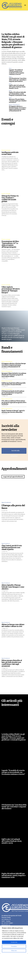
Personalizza (14, 946)
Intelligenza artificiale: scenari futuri (10, 153)
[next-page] (5, 881)
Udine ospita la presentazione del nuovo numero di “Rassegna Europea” (11, 290)
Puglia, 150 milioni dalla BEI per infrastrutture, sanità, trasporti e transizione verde (17, 93)
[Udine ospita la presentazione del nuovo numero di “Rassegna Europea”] (11, 273)
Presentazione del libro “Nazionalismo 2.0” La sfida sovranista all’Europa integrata (10, 244)
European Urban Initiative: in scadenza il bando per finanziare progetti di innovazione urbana (14, 374)
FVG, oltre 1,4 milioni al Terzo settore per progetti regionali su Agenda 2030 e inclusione (14, 402)
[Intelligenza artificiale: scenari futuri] (11, 139)
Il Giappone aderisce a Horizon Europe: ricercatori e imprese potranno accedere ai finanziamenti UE (17, 108)
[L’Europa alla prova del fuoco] (14, 491)
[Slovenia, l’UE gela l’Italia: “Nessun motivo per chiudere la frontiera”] (5, 99)
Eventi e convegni (6, 150)
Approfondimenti (6, 502)
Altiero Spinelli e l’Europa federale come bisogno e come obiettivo (13, 587)
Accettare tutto (14, 942)
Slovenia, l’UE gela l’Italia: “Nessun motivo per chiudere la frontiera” (17, 100)
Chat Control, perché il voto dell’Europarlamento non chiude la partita (12, 547)
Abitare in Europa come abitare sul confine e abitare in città (13, 625)
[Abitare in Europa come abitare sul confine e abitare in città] (13, 612)
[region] (14, 939)
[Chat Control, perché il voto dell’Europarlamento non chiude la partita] (13, 533)
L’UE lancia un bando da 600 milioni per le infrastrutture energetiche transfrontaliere (13, 392)
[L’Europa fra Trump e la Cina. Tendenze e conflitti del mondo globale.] (11, 182)
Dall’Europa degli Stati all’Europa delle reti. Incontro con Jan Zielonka (14, 383)
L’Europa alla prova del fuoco (13, 506)
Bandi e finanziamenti (14, 104)
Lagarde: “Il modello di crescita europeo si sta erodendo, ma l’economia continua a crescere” (16, 72)
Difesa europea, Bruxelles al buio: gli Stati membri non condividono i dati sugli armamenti (12, 663)
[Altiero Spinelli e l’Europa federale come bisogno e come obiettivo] (13, 573)
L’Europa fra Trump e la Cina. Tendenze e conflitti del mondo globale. (10, 198)
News (10, 68)
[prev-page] (3, 881)
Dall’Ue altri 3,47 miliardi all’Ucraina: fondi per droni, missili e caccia (17, 87)
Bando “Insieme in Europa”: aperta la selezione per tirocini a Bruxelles (13, 411)
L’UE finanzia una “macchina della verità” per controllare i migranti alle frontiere (17, 80)
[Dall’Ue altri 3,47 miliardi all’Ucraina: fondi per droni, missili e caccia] (5, 85)
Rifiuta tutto (14, 950)
